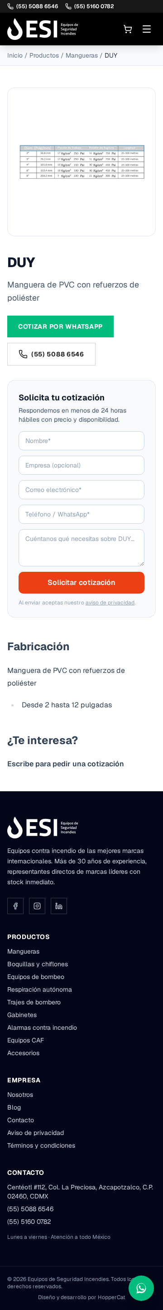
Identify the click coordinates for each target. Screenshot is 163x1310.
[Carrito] (128, 29)
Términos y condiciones (41, 1145)
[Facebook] (15, 906)
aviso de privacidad (110, 602)
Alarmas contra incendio (42, 1027)
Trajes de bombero (34, 1002)
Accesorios (23, 1053)
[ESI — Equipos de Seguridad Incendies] (42, 29)
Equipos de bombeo (35, 977)
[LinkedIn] (59, 906)
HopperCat (111, 1297)
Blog (14, 1107)
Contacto (20, 1120)
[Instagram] (37, 906)
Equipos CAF (25, 1040)
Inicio (15, 55)
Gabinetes (22, 1015)
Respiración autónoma (39, 989)
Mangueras (82, 55)
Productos (44, 55)
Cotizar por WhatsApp (60, 326)
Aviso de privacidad (35, 1133)
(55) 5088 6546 (37, 6)
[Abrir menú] (147, 29)
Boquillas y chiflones (37, 964)
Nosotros (20, 1095)
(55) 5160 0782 (94, 6)
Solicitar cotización (81, 582)
